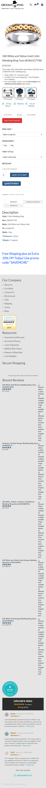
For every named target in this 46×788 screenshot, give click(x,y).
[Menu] (42, 5)
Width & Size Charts (13, 348)
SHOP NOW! (10, 269)
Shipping (8, 303)
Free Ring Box (10, 356)
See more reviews (23, 770)
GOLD (22, 194)
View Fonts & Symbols (12, 120)
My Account (9, 296)
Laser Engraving (11, 345)
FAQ (6, 300)
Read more (30, 726)
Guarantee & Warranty (14, 337)
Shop (6, 311)
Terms (7, 307)
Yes (5, 145)
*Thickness (7, 236)
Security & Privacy (12, 341)
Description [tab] (13, 202)
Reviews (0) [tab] (13, 205)
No (12, 145)
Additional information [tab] (33, 202)
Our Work (8, 288)
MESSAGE (6, 164)
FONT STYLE (8, 152)
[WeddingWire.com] (23, 776)
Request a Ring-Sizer (13, 352)
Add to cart (19, 175)
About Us (8, 285)
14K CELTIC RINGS (14, 194)
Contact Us (9, 292)
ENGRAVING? (8, 141)
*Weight (5, 240)
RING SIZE (7, 129)
